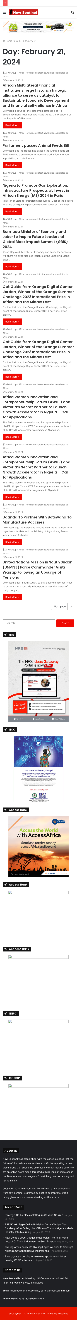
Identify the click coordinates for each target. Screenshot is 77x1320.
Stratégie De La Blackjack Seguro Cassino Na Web (34, 1215)
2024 (17, 40)
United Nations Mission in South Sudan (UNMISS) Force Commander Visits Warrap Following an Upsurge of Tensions (38, 570)
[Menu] (4, 13)
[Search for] (72, 13)
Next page (60, 606)
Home (8, 40)
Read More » (12, 125)
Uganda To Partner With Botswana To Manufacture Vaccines (37, 520)
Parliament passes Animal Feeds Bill (36, 145)
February (27, 40)
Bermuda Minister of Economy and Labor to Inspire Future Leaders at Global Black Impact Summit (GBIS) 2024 (35, 239)
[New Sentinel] (23, 12)
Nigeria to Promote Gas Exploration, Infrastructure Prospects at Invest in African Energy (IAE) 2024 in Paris (36, 190)
